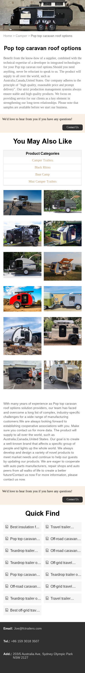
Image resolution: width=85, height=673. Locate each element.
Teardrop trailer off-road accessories (22, 563)
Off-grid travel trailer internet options (63, 586)
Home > (9, 36)
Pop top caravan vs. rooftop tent (20, 575)
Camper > (23, 36)
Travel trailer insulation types (58, 527)
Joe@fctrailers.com (28, 628)
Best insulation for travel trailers (22, 527)
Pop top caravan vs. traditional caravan (23, 539)
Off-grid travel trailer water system (61, 563)
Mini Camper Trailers (42, 181)
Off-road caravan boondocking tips (21, 586)
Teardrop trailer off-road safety (22, 599)
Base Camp (42, 174)
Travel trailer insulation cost (58, 599)
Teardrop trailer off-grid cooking (63, 575)
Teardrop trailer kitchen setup (19, 551)
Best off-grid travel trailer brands (22, 610)
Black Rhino (43, 167)
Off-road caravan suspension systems (62, 551)
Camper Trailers (42, 160)
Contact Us (73, 127)
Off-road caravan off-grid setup (61, 539)
